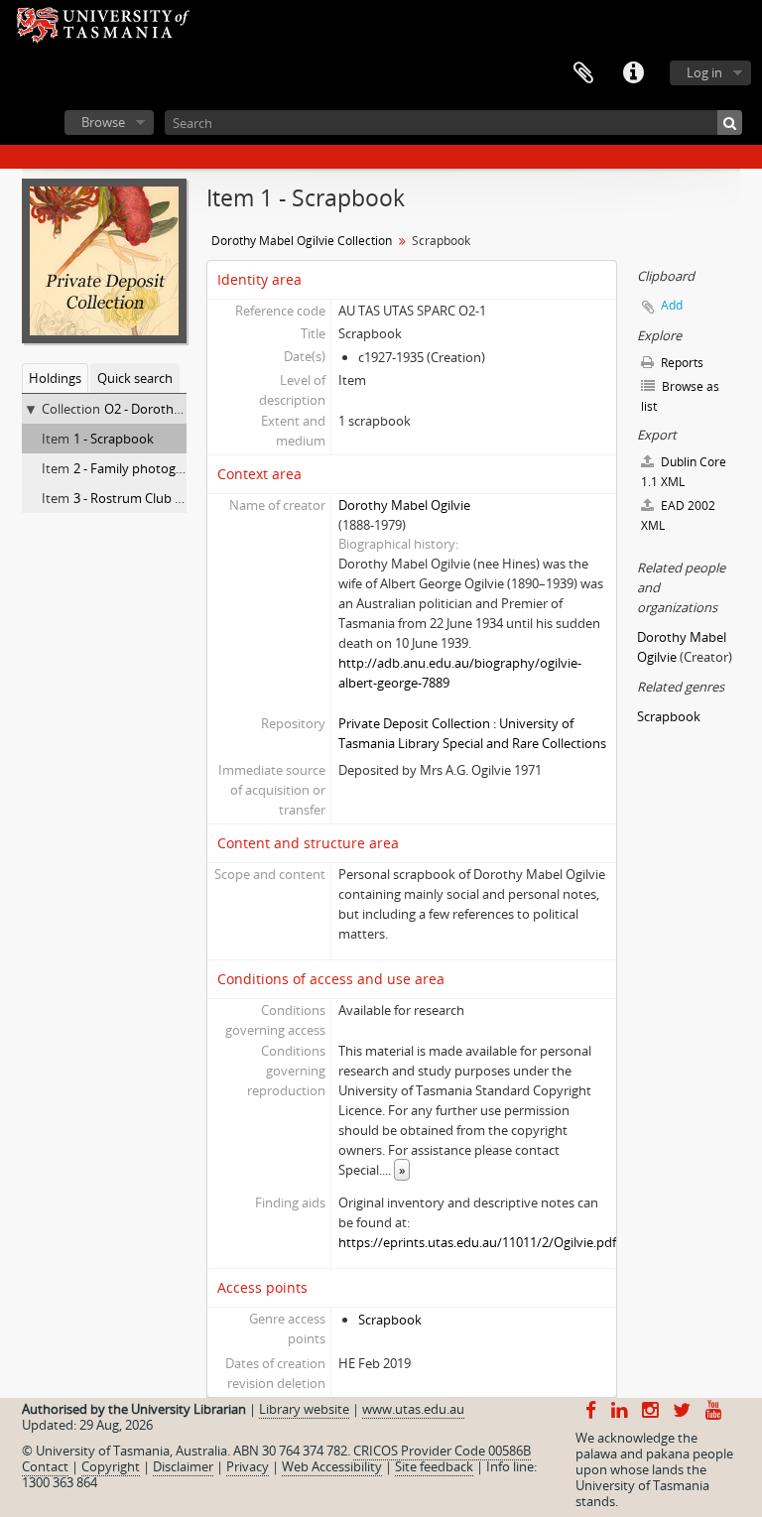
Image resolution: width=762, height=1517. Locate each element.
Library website (304, 1409)
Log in (704, 72)
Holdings (55, 378)
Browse (103, 122)
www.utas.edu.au (413, 1409)
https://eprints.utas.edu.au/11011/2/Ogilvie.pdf (477, 1242)
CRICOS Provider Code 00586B (442, 1450)
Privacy (247, 1466)
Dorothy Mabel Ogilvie (404, 505)
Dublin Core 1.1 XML (683, 471)
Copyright (110, 1466)
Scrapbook (390, 1319)
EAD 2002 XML (678, 515)
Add (672, 305)
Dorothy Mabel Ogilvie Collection (301, 240)
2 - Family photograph (138, 468)
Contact (45, 1466)
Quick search (135, 378)
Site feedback (434, 1466)
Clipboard (583, 73)
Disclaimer (183, 1466)
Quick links (633, 73)
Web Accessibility (332, 1466)
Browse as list (680, 396)
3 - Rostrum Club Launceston (158, 498)
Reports (680, 362)
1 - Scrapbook (113, 438)
